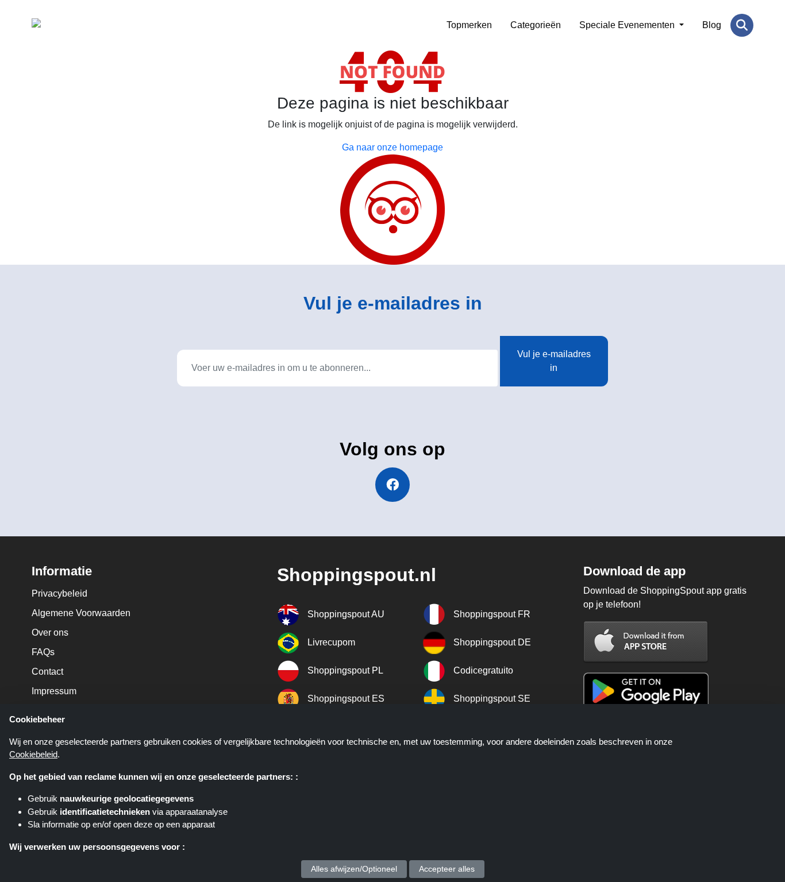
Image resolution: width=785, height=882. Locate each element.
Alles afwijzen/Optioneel (354, 868)
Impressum (54, 691)
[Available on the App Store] (646, 641)
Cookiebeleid (33, 754)
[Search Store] (741, 25)
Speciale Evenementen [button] (628, 25)
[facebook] (392, 484)
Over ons (50, 632)
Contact (47, 671)
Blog (711, 25)
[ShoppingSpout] (88, 25)
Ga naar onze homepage (392, 147)
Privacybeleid (59, 593)
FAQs (43, 652)
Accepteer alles (447, 868)
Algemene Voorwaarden (81, 613)
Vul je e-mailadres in (554, 361)
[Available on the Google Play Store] (646, 690)
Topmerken (469, 25)
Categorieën (535, 25)
